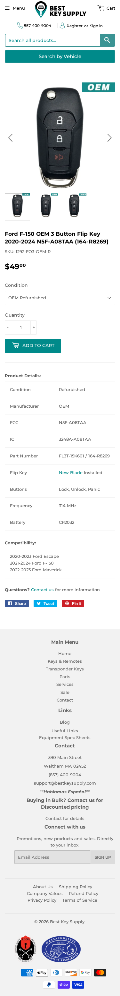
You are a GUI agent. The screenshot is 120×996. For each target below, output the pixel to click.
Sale (64, 692)
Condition (16, 285)
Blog (65, 722)
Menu (19, 8)
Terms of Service (79, 900)
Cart (110, 8)
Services (65, 684)
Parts (65, 676)
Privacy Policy (42, 900)
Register (75, 25)
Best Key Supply (67, 921)
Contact (65, 699)
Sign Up (103, 857)
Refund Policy (83, 893)
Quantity (15, 315)
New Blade (71, 472)
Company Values (45, 893)
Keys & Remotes (65, 661)
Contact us (42, 589)
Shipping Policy (75, 886)
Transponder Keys (65, 668)
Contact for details (64, 818)
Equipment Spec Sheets (65, 737)
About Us (43, 886)
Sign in (96, 25)
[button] (109, 138)
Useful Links (65, 730)
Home (64, 653)
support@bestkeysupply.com (65, 783)
